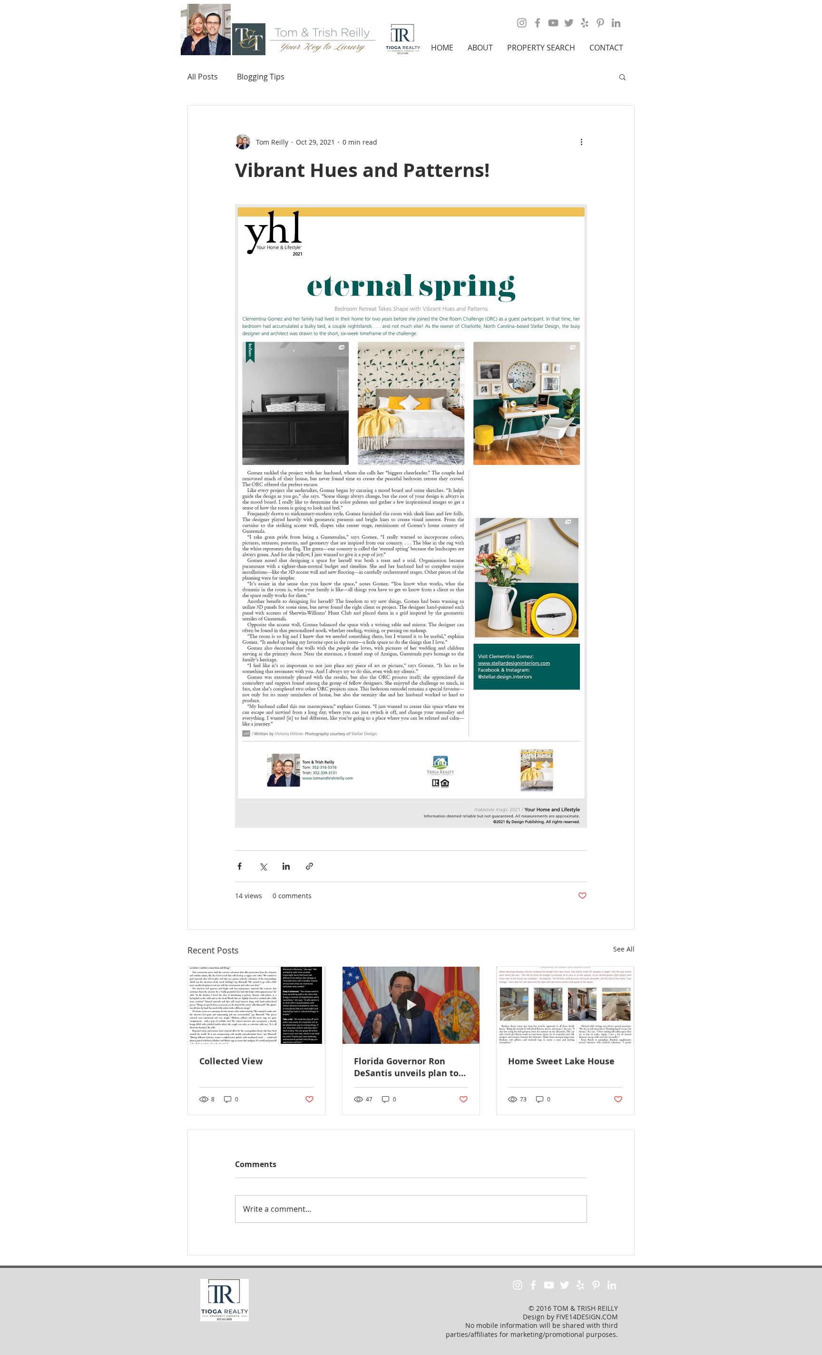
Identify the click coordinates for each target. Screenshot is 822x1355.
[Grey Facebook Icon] (537, 23)
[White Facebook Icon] (533, 1285)
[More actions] (581, 141)
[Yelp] (584, 23)
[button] (480, 47)
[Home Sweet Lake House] (565, 1005)
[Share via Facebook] (239, 866)
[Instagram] (522, 23)
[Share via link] (309, 866)
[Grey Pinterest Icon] (600, 23)
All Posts (202, 76)
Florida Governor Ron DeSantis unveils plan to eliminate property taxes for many (407, 1067)
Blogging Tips (260, 76)
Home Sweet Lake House (561, 1061)
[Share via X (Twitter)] (262, 866)
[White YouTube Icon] (549, 1285)
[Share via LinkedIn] (286, 866)
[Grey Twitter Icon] (569, 23)
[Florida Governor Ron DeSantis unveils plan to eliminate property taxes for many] (411, 1005)
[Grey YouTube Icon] (553, 23)
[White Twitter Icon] (564, 1285)
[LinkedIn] (616, 23)
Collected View (231, 1061)
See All (624, 948)
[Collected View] (256, 1005)
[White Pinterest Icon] (596, 1285)
